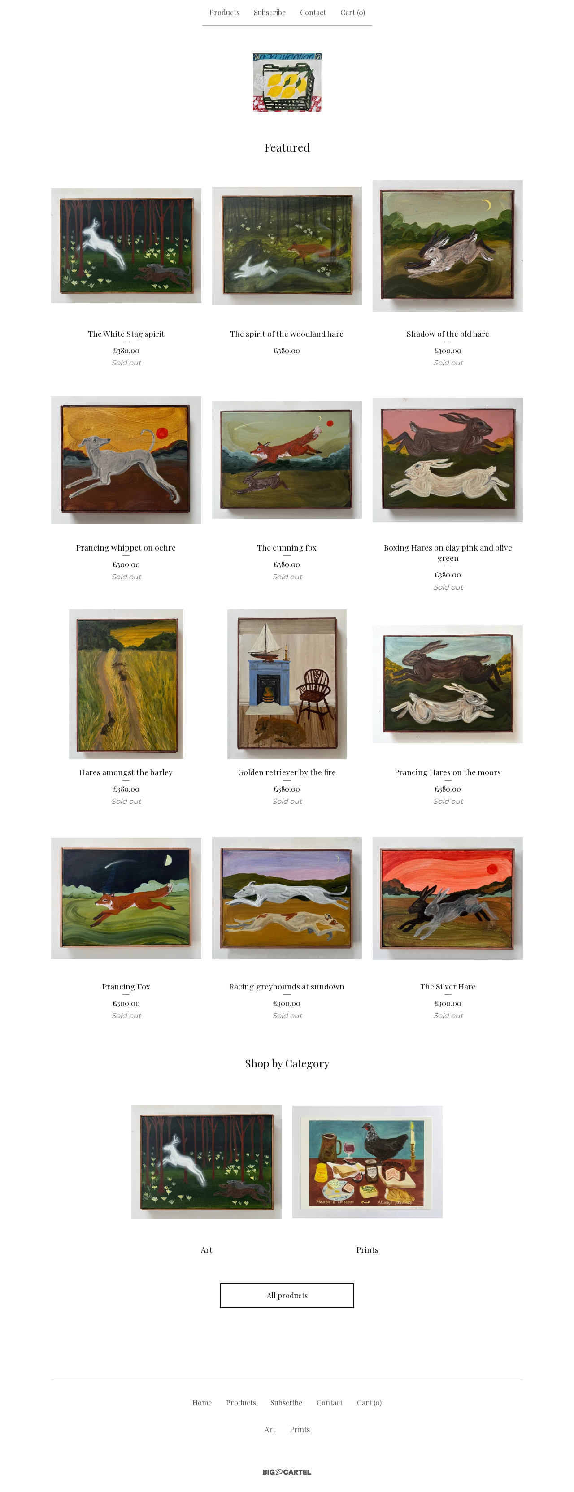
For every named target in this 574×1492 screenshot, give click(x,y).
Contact (313, 12)
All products (287, 1295)
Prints (300, 1429)
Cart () (352, 12)
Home (202, 1402)
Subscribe (270, 12)
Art (270, 1429)
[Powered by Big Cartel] (287, 1472)
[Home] (287, 82)
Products (224, 12)
